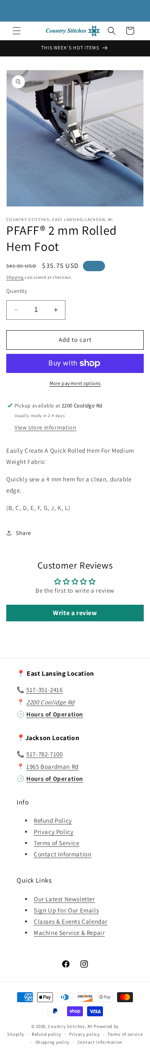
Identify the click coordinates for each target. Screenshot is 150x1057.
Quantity (16, 290)
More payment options (75, 383)
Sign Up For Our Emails (66, 910)
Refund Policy (53, 820)
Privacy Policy (53, 832)
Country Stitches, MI (70, 1026)
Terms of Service (57, 843)
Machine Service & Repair (69, 933)
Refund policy (46, 1034)
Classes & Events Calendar (71, 921)
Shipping (15, 277)
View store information (45, 427)
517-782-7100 (44, 754)
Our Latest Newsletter (64, 899)
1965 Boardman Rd (52, 766)
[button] (17, 31)
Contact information (100, 1042)
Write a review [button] (75, 612)
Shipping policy (52, 1042)
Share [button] (23, 533)
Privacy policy (84, 1034)
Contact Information (62, 854)
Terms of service (125, 1034)
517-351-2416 (44, 690)
